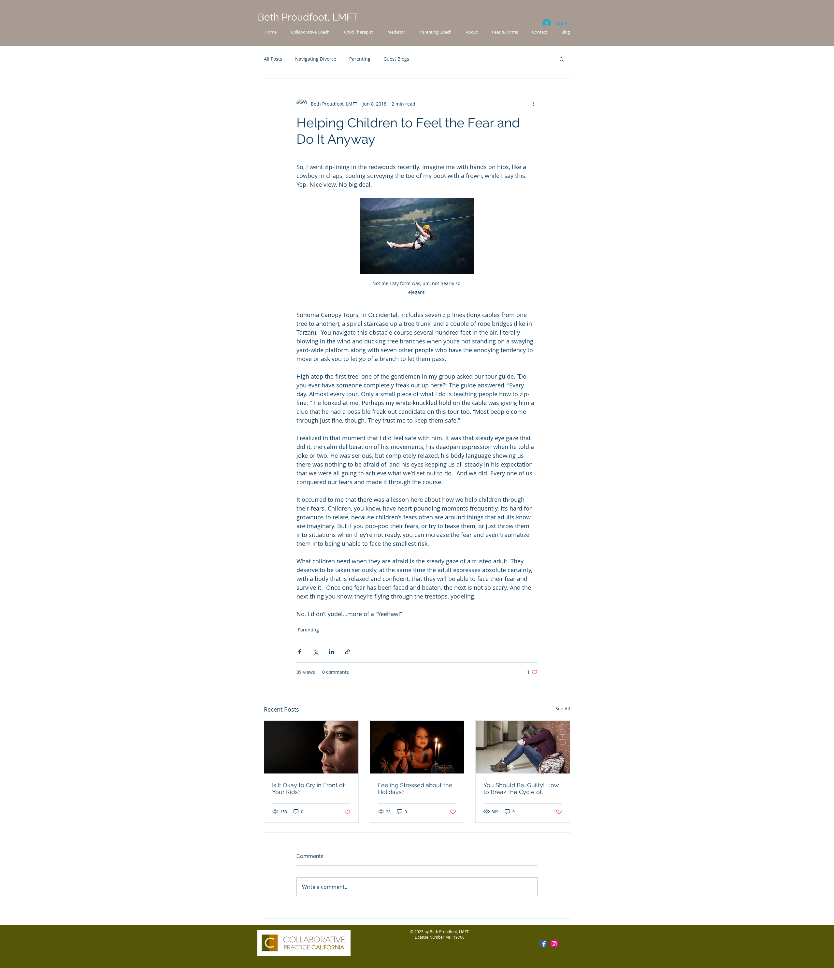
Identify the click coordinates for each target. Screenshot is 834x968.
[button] (562, 59)
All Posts (273, 59)
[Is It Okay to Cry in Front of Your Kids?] (311, 747)
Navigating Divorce (315, 59)
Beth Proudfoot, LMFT (308, 17)
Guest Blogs (396, 59)
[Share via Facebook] (299, 652)
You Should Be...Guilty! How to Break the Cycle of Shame (521, 788)
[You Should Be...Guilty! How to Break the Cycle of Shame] (523, 747)
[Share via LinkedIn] (331, 652)
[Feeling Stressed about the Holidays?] (417, 747)
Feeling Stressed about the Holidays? (415, 788)
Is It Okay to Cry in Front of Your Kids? (308, 788)
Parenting (359, 59)
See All (562, 708)
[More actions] (534, 104)
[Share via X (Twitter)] (315, 652)
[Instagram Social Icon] (554, 943)
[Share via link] (347, 652)
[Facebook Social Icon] (543, 943)
